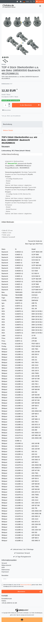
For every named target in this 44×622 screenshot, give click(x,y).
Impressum (5, 572)
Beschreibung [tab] (7, 124)
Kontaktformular (7, 598)
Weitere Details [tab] (8, 130)
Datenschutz (6, 569)
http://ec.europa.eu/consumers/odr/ (25, 615)
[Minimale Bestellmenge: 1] (9, 106)
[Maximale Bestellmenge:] (9, 104)
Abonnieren (21, 591)
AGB (3, 567)
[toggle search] (31, 1)
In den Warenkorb (26, 105)
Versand (4, 563)
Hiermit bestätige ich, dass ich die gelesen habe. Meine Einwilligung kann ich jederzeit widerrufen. (22, 585)
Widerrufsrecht (6, 565)
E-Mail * (5, 578)
